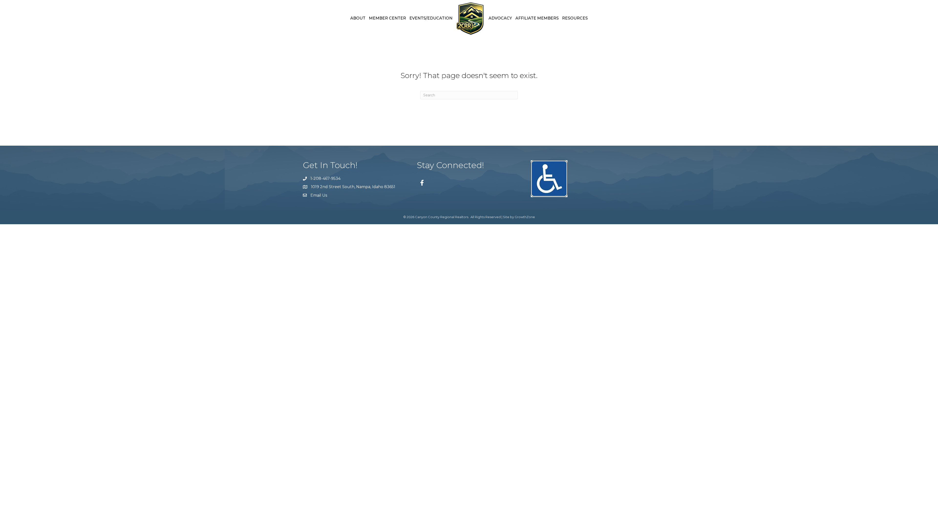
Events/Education (430, 18)
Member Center (387, 18)
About (357, 18)
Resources (575, 18)
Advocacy (500, 18)
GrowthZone (525, 217)
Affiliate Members (537, 18)
